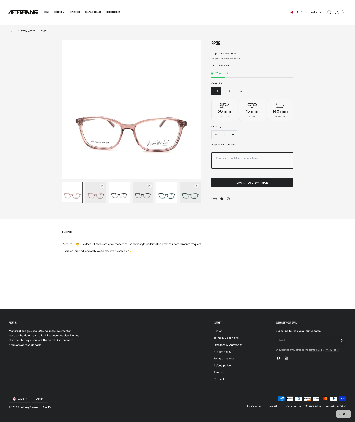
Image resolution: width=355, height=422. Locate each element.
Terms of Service (224, 358)
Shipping (215, 58)
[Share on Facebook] (222, 199)
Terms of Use (315, 349)
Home (12, 31)
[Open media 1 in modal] (194, 47)
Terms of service (292, 405)
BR (216, 91)
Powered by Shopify (40, 407)
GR (240, 91)
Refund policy (222, 365)
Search (218, 331)
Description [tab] (67, 232)
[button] (329, 12)
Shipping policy (313, 405)
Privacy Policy (222, 351)
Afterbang (23, 407)
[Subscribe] (341, 340)
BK (228, 91)
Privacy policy (273, 405)
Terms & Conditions (226, 338)
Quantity (216, 126)
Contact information (336, 405)
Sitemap (219, 372)
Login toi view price (223, 53)
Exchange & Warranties (228, 344)
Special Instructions (223, 144)
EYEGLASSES (28, 31)
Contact (219, 379)
